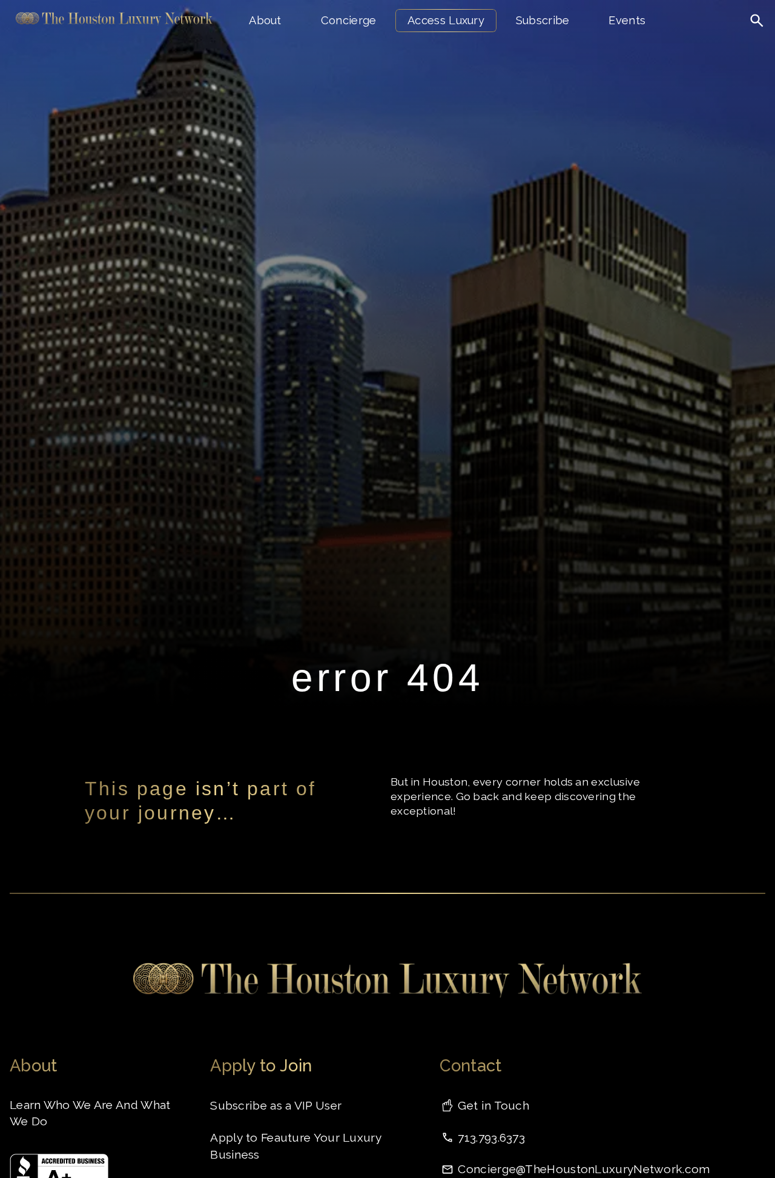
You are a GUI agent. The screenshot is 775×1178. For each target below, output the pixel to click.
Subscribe (543, 20)
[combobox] (719, 45)
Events (626, 20)
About (265, 20)
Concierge (349, 20)
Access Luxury (445, 20)
